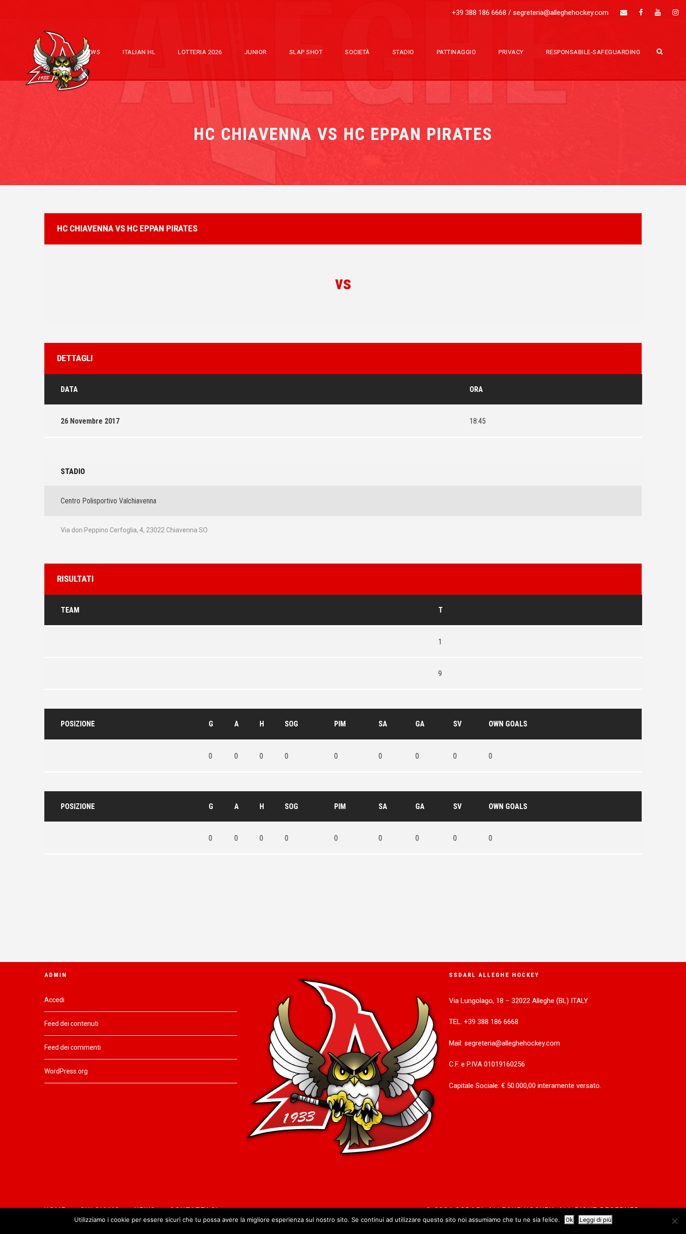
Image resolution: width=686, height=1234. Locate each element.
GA (420, 723)
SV (457, 723)
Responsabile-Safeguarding (593, 52)
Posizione (78, 723)
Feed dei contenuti (71, 1023)
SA (382, 723)
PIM (340, 723)
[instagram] (675, 12)
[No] (674, 1221)
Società (357, 52)
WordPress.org (66, 1071)
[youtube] (658, 12)
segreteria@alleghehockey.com (561, 12)
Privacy (511, 52)
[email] (623, 12)
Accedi (54, 1000)
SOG (291, 723)
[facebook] (641, 12)
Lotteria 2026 (200, 52)
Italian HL (139, 52)
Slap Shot (306, 52)
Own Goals (508, 723)
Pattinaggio (456, 52)
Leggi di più (595, 1219)
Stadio (403, 52)
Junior (256, 52)
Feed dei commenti (72, 1047)
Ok (569, 1219)
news (91, 52)
